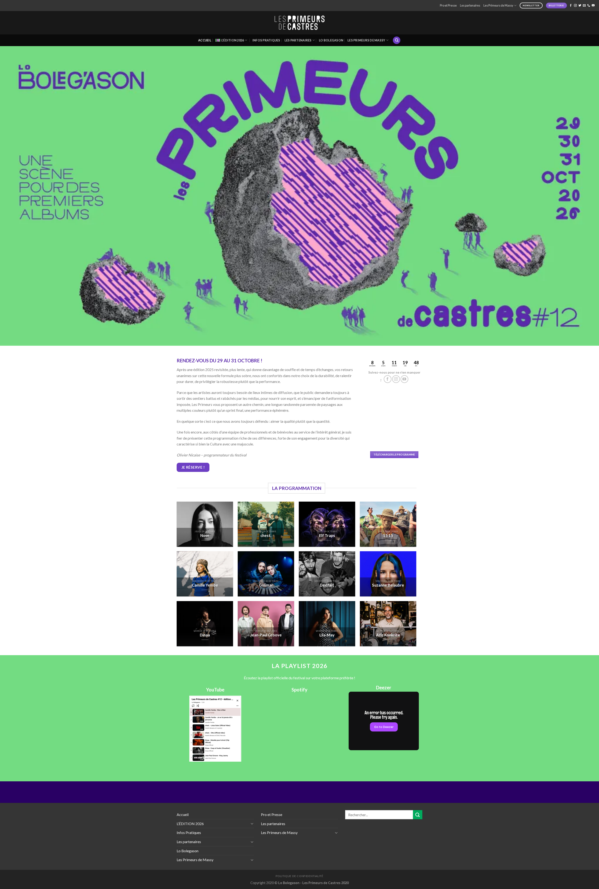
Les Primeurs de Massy (498, 5)
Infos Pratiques (266, 40)
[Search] (396, 40)
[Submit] (417, 814)
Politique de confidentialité (299, 876)
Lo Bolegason (331, 40)
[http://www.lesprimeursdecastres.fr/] (299, 23)
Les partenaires (470, 5)
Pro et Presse (448, 5)
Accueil (204, 40)
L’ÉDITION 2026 (232, 40)
